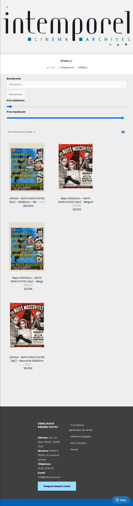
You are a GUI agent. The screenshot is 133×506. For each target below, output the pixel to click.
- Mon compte (77, 443)
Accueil (51, 67)
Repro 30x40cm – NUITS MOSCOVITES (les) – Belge (27, 281)
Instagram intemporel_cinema (56, 486)
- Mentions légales (80, 436)
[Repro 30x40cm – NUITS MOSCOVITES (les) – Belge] (27, 247)
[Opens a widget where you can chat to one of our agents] (121, 500)
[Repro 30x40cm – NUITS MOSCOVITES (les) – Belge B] (75, 167)
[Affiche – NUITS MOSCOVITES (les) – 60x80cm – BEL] (27, 167)
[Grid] (123, 132)
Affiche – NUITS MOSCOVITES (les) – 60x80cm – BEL (27, 200)
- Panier (73, 449)
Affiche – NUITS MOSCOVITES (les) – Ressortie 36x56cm (27, 361)
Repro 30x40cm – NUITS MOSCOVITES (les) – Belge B (75, 202)
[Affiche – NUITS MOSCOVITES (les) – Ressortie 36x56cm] (27, 326)
